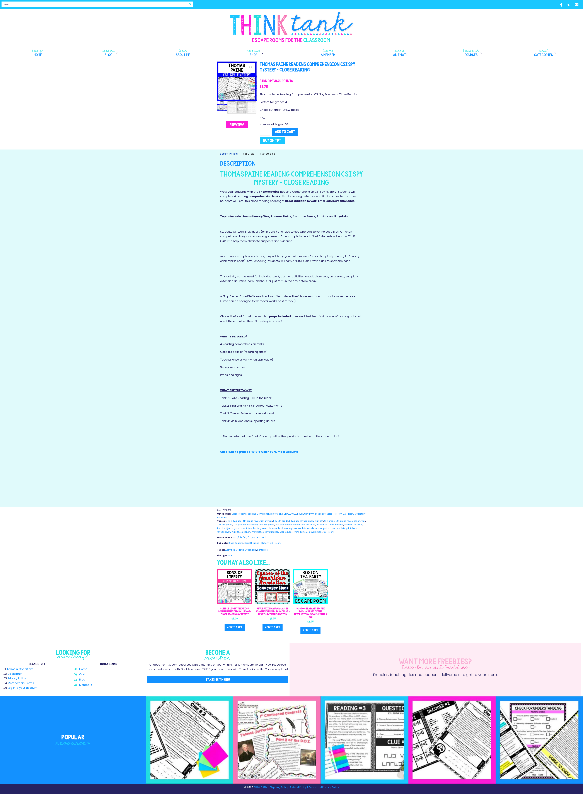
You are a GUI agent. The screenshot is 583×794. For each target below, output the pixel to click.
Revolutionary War (307, 513)
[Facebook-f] (561, 5)
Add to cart (285, 131)
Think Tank (299, 531)
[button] (110, 53)
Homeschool (259, 537)
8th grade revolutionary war (290, 524)
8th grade (269, 524)
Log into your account (22, 688)
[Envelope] (576, 5)
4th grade (236, 520)
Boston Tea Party (353, 524)
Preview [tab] (249, 153)
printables (351, 528)
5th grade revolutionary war (304, 520)
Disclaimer (15, 674)
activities (310, 524)
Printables (262, 549)
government (240, 528)
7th (219, 524)
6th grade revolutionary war (350, 520)
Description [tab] (229, 153)
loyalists (302, 528)
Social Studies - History (330, 513)
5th (275, 520)
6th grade (329, 520)
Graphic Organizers (258, 528)
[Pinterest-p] (569, 5)
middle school (314, 528)
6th (321, 520)
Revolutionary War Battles (250, 531)
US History (329, 531)
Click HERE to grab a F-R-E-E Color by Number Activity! (259, 452)
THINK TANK (260, 787)
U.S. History (348, 513)
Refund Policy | (299, 787)
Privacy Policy (17, 678)
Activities (230, 549)
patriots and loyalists (334, 528)
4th (228, 520)
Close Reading (239, 513)
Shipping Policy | (280, 787)
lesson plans (290, 528)
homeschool (276, 528)
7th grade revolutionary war (248, 524)
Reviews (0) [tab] (268, 153)
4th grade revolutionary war (257, 520)
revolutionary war (226, 531)
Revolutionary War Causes (279, 531)
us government (314, 531)
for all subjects (225, 528)
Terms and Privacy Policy (323, 787)
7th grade (227, 524)
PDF (230, 555)
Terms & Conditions (20, 669)
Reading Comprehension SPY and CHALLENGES (272, 513)
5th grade (283, 520)
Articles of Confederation (330, 524)
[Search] (190, 4)
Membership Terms (21, 683)
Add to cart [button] (234, 627)
